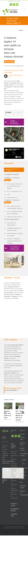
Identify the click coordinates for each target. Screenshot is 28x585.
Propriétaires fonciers (22, 454)
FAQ (21, 482)
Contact (22, 479)
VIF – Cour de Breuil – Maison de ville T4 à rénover (19, 415)
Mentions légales (22, 486)
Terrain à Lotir (23, 461)
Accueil (22, 434)
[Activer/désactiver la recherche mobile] (22, 9)
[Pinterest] (13, 114)
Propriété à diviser (23, 470)
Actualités (22, 475)
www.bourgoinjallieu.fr (11, 390)
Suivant (20, 30)
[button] (5, 412)
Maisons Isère (22, 444)
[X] (16, 112)
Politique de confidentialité (22, 493)
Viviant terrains (22, 449)
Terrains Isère (22, 438)
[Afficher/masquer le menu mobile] (25, 9)
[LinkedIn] (18, 112)
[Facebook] (13, 112)
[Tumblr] (21, 112)
